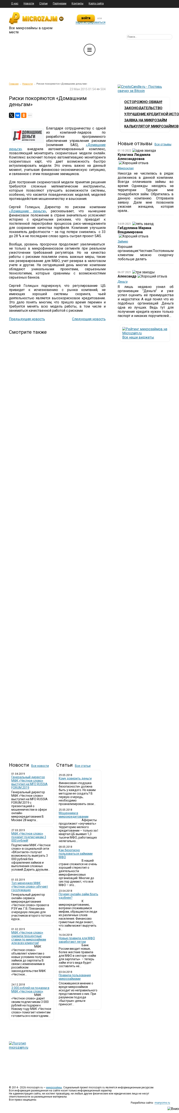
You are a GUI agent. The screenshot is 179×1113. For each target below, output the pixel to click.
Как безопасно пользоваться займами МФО (76, 853)
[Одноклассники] (23, 115)
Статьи (43, 3)
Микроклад (126, 168)
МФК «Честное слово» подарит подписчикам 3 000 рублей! (28, 837)
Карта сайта (96, 3)
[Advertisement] (57, 545)
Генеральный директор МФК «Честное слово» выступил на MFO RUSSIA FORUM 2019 (29, 782)
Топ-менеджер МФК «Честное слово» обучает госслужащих (29, 886)
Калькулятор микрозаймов (151, 126)
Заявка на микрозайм (145, 120)
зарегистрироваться (90, 22)
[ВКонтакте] (17, 115)
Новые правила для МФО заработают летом (77, 939)
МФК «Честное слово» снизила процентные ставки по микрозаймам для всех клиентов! (28, 938)
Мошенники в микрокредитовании (73, 814)
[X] (11, 115)
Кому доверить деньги (75, 778)
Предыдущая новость (27, 319)
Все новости (40, 766)
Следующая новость (89, 319)
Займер (123, 241)
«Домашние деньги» (27, 211)
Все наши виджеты (138, 337)
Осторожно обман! (143, 102)
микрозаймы (54, 1087)
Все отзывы (163, 144)
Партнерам (59, 3)
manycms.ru (162, 1102)
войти (85, 18)
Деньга (122, 281)
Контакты (77, 3)
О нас (14, 3)
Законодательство (143, 108)
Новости (29, 3)
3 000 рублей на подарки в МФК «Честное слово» (30, 989)
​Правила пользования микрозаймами (75, 976)
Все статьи (83, 766)
